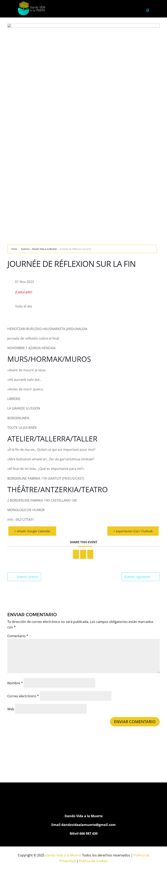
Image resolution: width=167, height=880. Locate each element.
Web (10, 709)
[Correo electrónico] (90, 554)
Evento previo (27, 577)
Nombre (15, 683)
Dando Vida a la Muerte (63, 855)
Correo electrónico (23, 696)
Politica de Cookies (93, 861)
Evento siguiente (137, 577)
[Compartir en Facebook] (76, 554)
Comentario (17, 636)
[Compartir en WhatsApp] (83, 554)
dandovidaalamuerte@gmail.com (88, 824)
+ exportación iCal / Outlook (133, 531)
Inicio (14, 248)
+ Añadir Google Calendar (32, 531)
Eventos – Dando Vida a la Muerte (39, 248)
